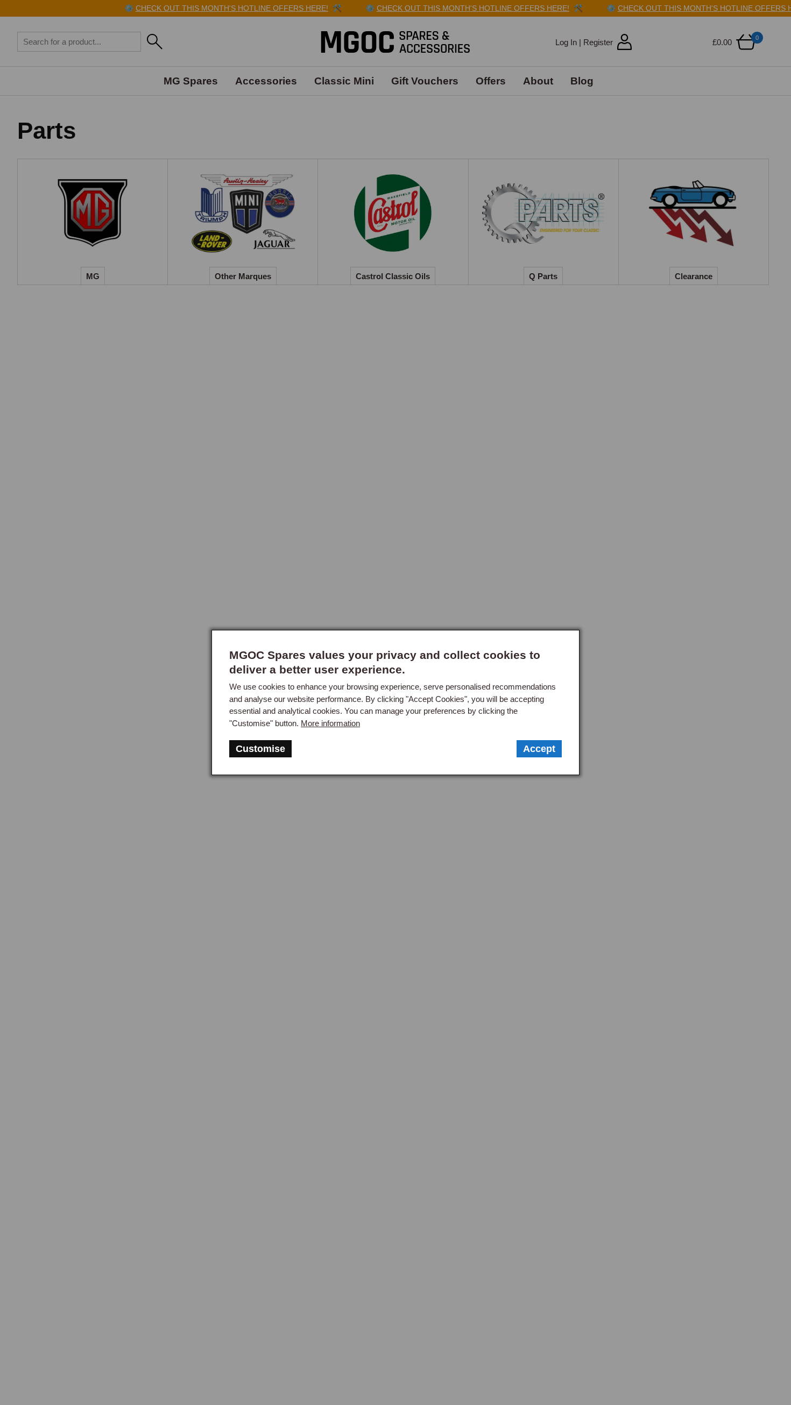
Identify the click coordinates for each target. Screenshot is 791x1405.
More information (330, 723)
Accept (539, 748)
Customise (260, 748)
